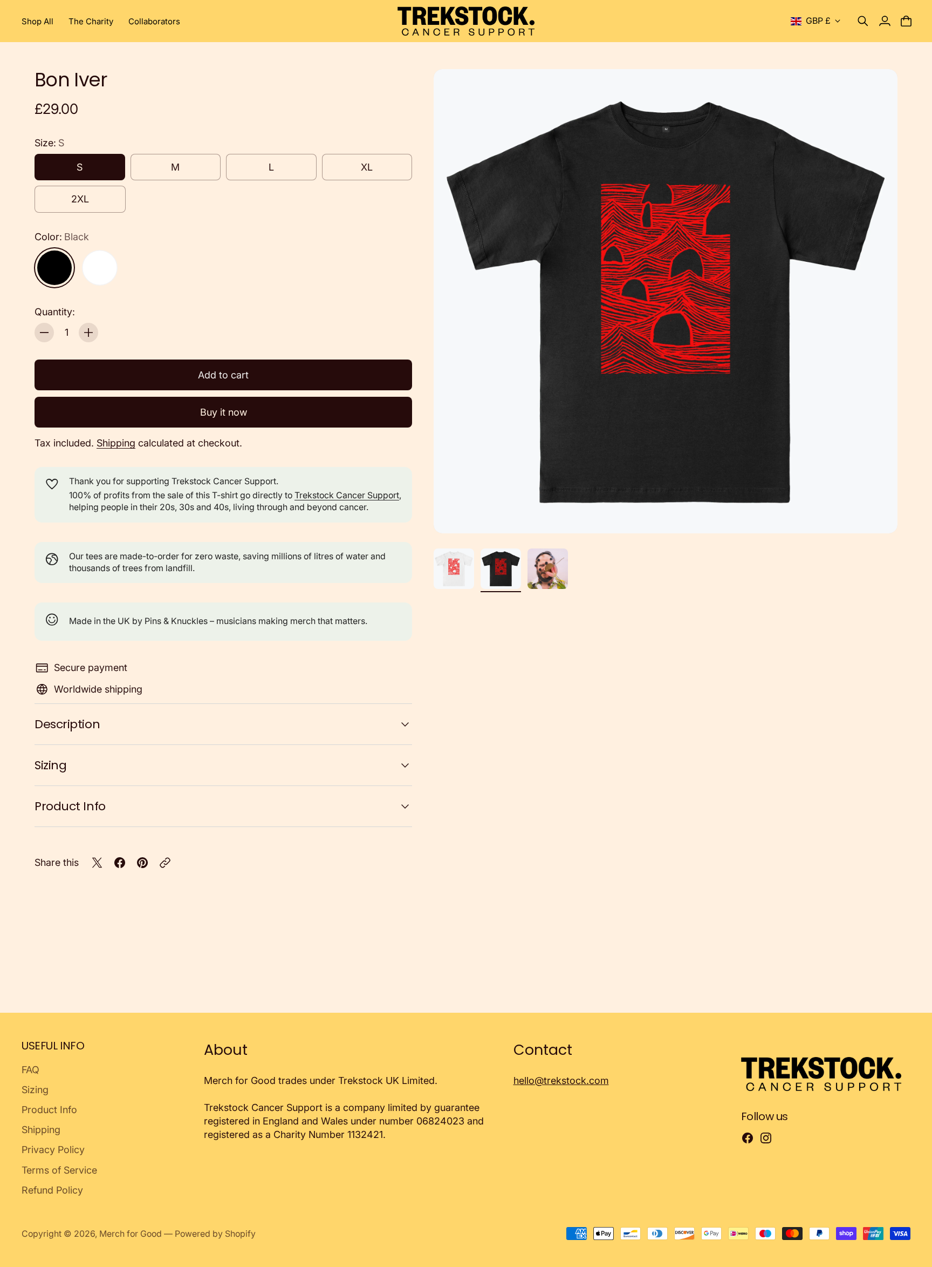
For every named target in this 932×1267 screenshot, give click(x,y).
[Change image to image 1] (454, 568)
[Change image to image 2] (501, 568)
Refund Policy (52, 1190)
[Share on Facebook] (119, 862)
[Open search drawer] (863, 21)
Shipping (116, 443)
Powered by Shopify (215, 1234)
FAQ (30, 1069)
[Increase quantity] (88, 332)
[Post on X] (97, 862)
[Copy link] (165, 862)
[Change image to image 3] (547, 568)
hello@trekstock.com (561, 1080)
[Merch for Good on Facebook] (747, 1138)
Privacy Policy (53, 1149)
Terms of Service (59, 1170)
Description (67, 724)
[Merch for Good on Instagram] (765, 1138)
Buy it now (223, 412)
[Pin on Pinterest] (142, 862)
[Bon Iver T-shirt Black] (665, 301)
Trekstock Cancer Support (346, 495)
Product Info (70, 806)
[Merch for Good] (466, 21)
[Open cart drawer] (906, 21)
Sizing (50, 765)
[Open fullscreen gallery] (877, 513)
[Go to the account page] (884, 21)
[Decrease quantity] (44, 332)
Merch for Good (130, 1234)
